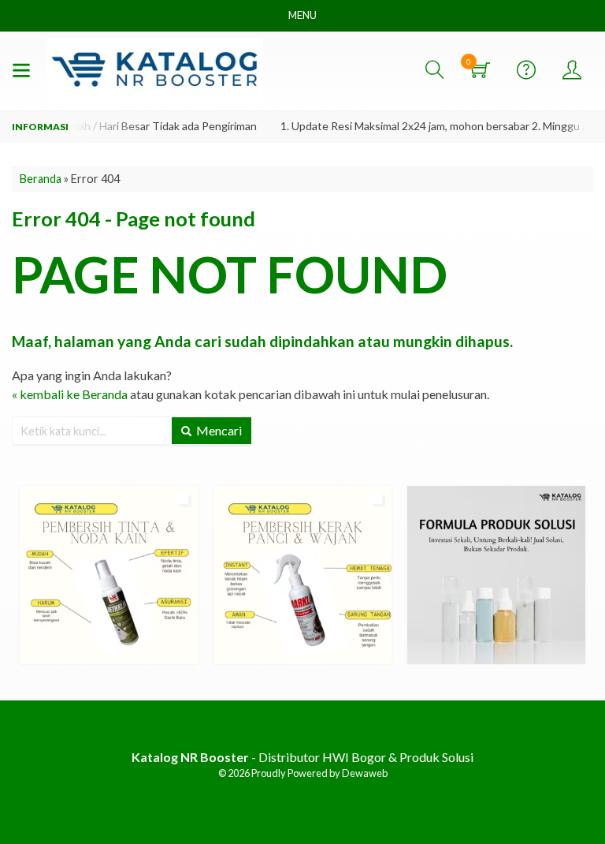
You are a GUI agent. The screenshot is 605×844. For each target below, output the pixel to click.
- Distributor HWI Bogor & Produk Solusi (302, 756)
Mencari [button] (218, 430)
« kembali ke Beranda (70, 394)
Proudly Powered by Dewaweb (319, 773)
